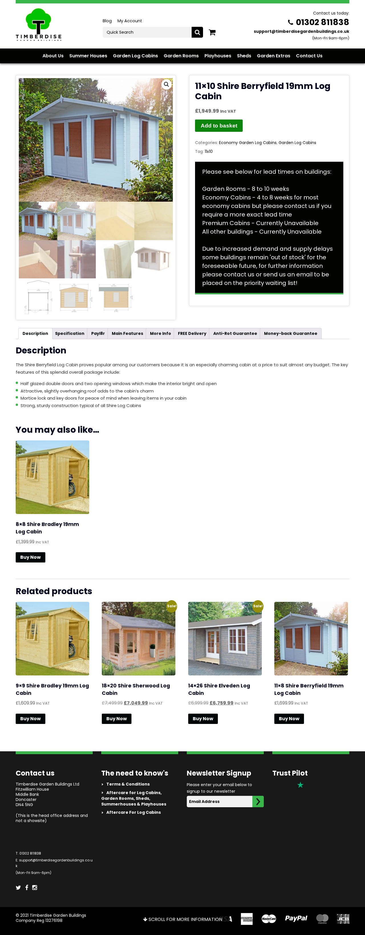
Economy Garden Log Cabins (248, 142)
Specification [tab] (69, 333)
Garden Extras (273, 55)
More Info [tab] (160, 333)
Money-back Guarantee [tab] (290, 333)
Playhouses (217, 55)
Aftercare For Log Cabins (131, 812)
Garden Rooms (181, 55)
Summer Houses (88, 55)
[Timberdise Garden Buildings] (38, 23)
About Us (53, 55)
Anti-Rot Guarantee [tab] (235, 333)
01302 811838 (322, 22)
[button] (166, 84)
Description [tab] (35, 333)
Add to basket (219, 126)
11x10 (209, 151)
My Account (129, 21)
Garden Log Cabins (135, 55)
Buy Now (30, 557)
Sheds (244, 55)
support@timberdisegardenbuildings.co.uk (301, 31)
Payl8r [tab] (98, 333)
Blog (107, 21)
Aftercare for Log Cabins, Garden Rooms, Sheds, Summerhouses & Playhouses (133, 798)
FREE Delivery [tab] (192, 333)
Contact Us (309, 55)
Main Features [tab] (127, 333)
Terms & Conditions (125, 784)
